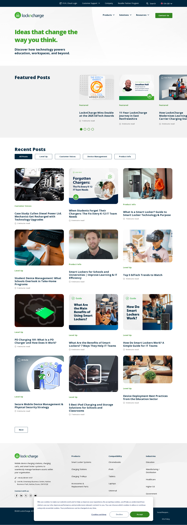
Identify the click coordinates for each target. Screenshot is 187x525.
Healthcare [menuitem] (151, 479)
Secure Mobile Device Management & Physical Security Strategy (39, 406)
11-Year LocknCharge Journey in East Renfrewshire (133, 115)
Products (107, 15)
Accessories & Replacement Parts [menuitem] (79, 485)
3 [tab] (89, 129)
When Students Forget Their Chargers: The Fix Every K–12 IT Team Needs (93, 213)
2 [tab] (85, 129)
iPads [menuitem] (111, 469)
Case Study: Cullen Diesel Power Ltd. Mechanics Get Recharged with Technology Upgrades (38, 216)
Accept (140, 514)
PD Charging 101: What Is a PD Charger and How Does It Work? (35, 341)
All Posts (23, 156)
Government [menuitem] (151, 493)
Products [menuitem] (75, 456)
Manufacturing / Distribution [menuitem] (153, 471)
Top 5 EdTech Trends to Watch (142, 275)
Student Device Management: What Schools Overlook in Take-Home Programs (38, 281)
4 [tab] (92, 129)
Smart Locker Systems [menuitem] (81, 462)
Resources (141, 15)
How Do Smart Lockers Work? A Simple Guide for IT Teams (143, 344)
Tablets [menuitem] (112, 476)
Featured (83, 105)
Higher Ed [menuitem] (150, 486)
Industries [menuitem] (151, 456)
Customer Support (89, 3)
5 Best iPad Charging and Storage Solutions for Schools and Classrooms (91, 407)
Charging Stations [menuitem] (79, 469)
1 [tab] (81, 129)
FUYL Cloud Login (69, 3)
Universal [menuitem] (113, 490)
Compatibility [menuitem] (115, 456)
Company (109, 3)
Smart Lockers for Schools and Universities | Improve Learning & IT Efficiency (93, 274)
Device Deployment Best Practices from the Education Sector (145, 397)
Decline (119, 514)
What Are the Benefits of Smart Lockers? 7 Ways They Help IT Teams (92, 344)
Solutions (124, 15)
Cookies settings (98, 514)
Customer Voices (68, 156)
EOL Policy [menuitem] (166, 519)
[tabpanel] (96, 100)
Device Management (97, 156)
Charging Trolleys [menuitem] (79, 476)
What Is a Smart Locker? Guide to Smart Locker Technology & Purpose (147, 213)
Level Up (44, 156)
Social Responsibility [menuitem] (164, 512)
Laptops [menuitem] (112, 483)
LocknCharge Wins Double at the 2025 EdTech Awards (96, 114)
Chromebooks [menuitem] (115, 462)
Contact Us (164, 15)
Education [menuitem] (150, 462)
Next (21, 430)
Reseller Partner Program (128, 3)
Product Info (125, 156)
